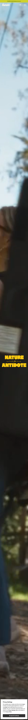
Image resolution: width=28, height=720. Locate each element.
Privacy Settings (11, 710)
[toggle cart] (20, 5)
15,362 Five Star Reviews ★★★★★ (14, 1)
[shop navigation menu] (25, 5)
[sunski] (6, 5)
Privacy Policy (9, 711)
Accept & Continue (14, 715)
